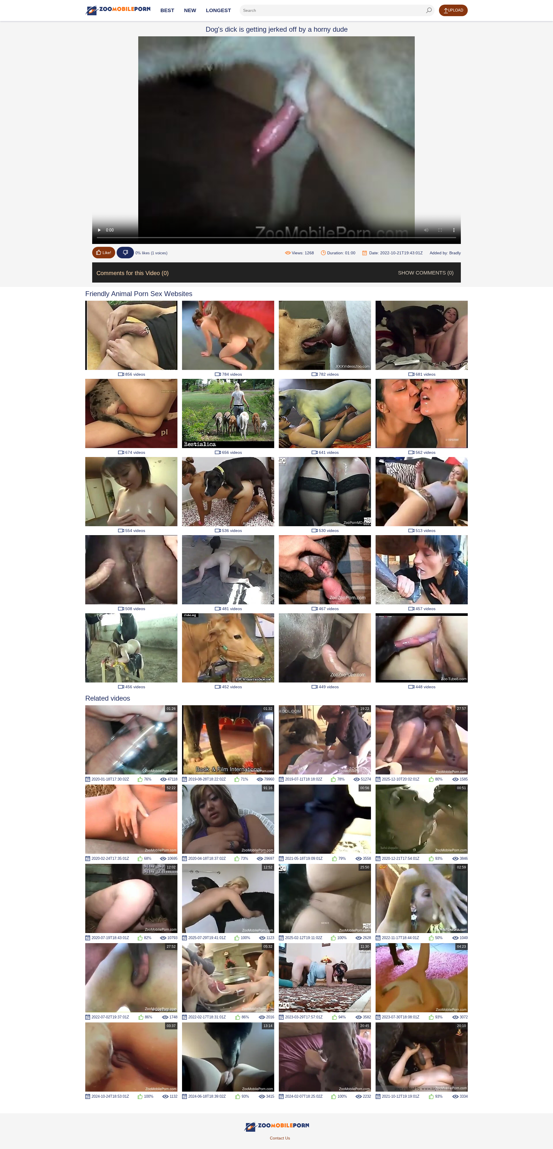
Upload (455, 10)
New (190, 10)
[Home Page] (117, 10)
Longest (218, 10)
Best (167, 10)
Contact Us (280, 1138)
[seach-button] (429, 10)
